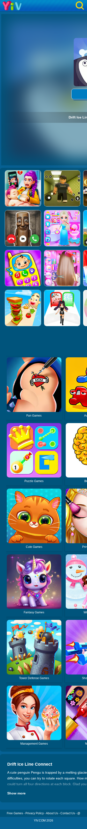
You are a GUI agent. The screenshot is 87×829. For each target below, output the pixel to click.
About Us (52, 813)
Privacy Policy (34, 813)
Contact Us (67, 813)
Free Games (15, 813)
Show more (16, 793)
